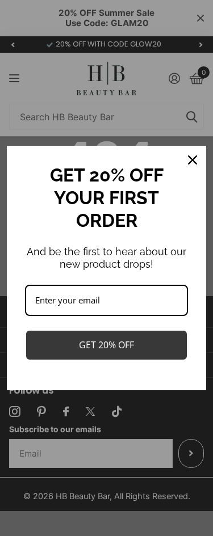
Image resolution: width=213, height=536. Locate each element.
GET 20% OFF (106, 345)
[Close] (192, 160)
